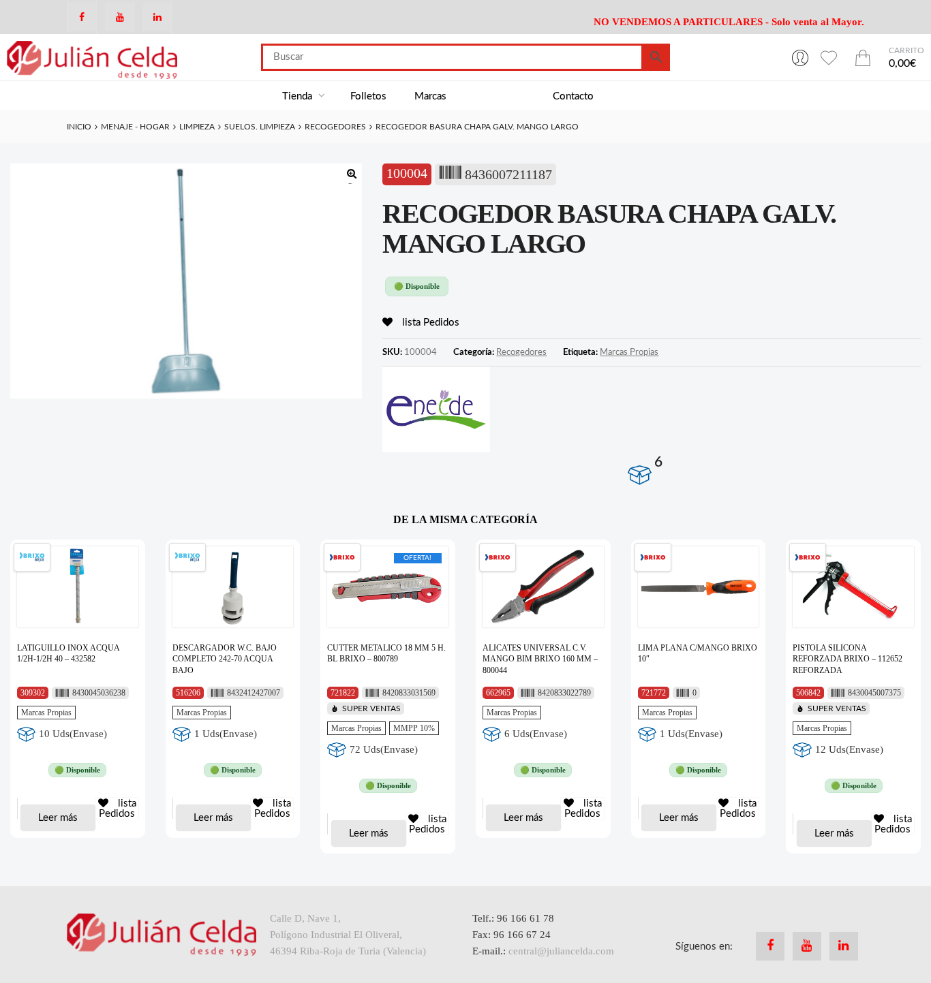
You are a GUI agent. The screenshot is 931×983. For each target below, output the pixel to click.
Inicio (79, 127)
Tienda (298, 96)
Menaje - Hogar (135, 127)
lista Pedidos (429, 322)
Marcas (430, 96)
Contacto (573, 96)
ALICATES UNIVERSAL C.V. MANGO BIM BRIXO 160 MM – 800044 (540, 659)
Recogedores (335, 127)
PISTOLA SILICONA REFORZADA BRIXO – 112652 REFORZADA (847, 659)
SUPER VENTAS (371, 708)
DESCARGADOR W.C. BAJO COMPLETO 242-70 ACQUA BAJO (224, 659)
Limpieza (197, 127)
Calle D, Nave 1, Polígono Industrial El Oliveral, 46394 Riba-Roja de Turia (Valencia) (348, 934)
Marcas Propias (629, 352)
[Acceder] (800, 57)
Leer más (58, 818)
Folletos (368, 96)
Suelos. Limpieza (259, 127)
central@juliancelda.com (561, 951)
